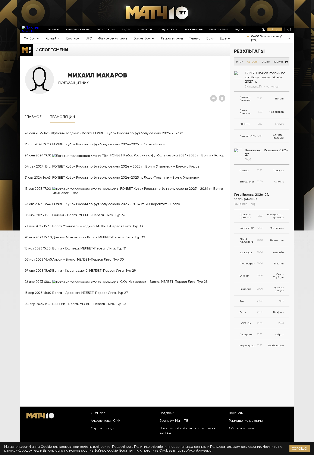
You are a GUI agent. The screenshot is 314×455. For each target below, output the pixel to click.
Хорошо (299, 448)
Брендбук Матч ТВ (174, 421)
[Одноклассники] (222, 98)
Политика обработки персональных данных (187, 430)
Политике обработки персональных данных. (170, 447)
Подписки (167, 413)
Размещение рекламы (246, 421)
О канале (98, 413)
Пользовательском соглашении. (236, 447)
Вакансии (236, 413)
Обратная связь (241, 428)
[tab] (33, 116)
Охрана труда (102, 428)
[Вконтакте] (213, 98)
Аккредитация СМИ (105, 421)
